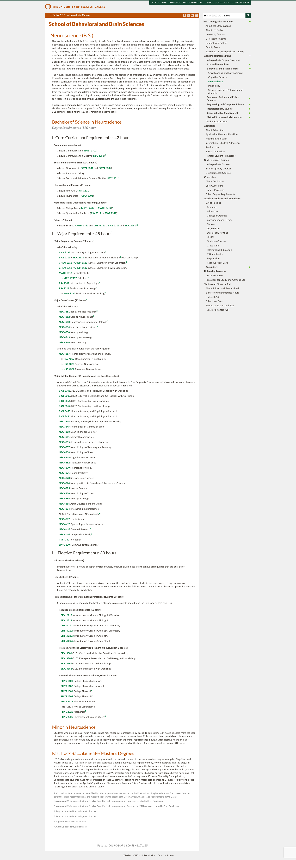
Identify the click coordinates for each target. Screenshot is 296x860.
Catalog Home (159, 3)
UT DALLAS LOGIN (240, 3)
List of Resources (215, 276)
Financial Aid (212, 297)
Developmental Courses (218, 173)
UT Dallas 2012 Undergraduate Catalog (124, 16)
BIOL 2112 (66, 615)
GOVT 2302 (104, 168)
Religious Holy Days (217, 263)
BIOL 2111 (78, 258)
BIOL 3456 (64, 416)
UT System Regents (216, 39)
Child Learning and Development (225, 73)
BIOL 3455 (64, 411)
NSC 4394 (64, 509)
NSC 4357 (64, 354)
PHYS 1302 (67, 696)
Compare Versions (196, 15)
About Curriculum (215, 181)
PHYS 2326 (67, 717)
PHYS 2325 (67, 712)
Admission (212, 211)
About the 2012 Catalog (218, 26)
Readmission (212, 147)
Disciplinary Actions (217, 233)
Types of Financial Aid (217, 310)
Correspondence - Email (219, 220)
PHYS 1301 (67, 691)
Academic (212, 207)
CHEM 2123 (67, 626)
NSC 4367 (69, 359)
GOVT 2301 (87, 168)
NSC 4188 (64, 432)
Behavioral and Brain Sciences (222, 69)
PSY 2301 (112, 178)
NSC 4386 (64, 504)
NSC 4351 (64, 437)
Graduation (213, 246)
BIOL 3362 (64, 406)
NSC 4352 (64, 317)
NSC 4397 (64, 519)
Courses (211, 224)
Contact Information (216, 43)
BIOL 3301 (64, 391)
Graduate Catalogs (216, 3)
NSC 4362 (69, 369)
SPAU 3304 (65, 545)
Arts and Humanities (218, 64)
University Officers (215, 34)
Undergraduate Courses (218, 164)
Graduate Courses (216, 241)
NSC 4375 (64, 488)
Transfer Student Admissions (221, 156)
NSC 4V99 (64, 534)
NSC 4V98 (64, 529)
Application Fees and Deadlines (222, 134)
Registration (213, 258)
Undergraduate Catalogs (185, 3)
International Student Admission (223, 143)
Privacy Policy (148, 855)
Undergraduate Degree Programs (223, 60)
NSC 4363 (64, 337)
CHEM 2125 (67, 631)
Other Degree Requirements (220, 194)
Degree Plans (214, 228)
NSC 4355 (64, 442)
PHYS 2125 (67, 701)
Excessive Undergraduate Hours (222, 293)
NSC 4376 (64, 493)
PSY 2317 (96, 213)
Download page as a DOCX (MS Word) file (188, 15)
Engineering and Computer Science (225, 104)
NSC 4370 (64, 468)
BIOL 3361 (64, 401)
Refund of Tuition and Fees (220, 305)
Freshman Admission (216, 139)
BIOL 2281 (130, 226)
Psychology (214, 86)
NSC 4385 (64, 499)
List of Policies (213, 203)
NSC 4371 (64, 473)
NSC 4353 (98, 156)
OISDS (136, 855)
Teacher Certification (216, 121)
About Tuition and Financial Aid (222, 288)
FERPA (210, 237)
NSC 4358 (64, 452)
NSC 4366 (64, 342)
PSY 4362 (64, 540)
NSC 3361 (64, 312)
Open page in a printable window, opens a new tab (192, 15)
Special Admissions (215, 151)
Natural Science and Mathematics (224, 117)
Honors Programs (215, 190)
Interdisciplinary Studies (219, 109)
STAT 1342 (110, 213)
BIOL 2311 (113, 226)
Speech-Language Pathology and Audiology (225, 91)
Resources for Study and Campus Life (225, 280)
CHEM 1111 (100, 226)
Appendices (212, 267)
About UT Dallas (214, 30)
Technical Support (166, 855)
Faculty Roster (213, 47)
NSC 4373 (69, 364)
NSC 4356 (64, 332)
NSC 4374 (64, 483)
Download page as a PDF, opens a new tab (184, 15)
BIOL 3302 (64, 396)
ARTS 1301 (83, 191)
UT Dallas (126, 855)
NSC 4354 (64, 327)
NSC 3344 (64, 422)
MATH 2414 (87, 208)
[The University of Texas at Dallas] (75, 6)
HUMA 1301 (86, 196)
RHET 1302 (90, 151)
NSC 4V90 (64, 524)
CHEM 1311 (81, 226)
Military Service (215, 254)
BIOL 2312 (66, 620)
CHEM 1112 (80, 268)
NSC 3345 (64, 427)
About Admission (215, 130)
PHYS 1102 (67, 686)
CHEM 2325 (67, 641)
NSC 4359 (64, 457)
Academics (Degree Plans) (217, 56)
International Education (219, 250)
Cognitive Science (217, 77)
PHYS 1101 (67, 681)
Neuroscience (215, 81)
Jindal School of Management (222, 113)
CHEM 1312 (65, 268)
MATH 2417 (104, 208)
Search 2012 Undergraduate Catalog (225, 51)
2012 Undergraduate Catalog (218, 22)
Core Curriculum (214, 186)
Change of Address (217, 216)
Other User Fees (214, 301)
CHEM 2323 (67, 636)
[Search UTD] (248, 15)
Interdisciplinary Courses (218, 169)
